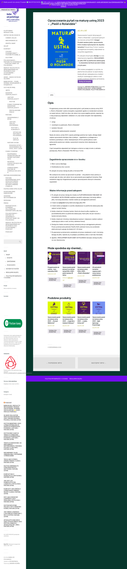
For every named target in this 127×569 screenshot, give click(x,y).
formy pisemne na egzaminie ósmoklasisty (14, 106)
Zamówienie (11, 261)
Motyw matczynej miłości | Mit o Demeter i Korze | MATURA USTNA (12, 506)
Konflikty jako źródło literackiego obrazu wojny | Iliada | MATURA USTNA (12, 491)
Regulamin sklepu (12, 272)
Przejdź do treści (8, 10)
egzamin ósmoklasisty (11, 93)
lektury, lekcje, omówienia (13, 123)
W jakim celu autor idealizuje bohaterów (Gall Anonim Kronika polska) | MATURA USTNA (12, 417)
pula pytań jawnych (98, 89)
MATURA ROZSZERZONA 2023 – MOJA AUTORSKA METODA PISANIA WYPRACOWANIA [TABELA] (13, 182)
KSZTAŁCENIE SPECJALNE (13, 189)
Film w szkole (16, 139)
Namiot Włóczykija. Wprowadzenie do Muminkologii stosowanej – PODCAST (12, 71)
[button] (72, 32)
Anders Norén (15, 563)
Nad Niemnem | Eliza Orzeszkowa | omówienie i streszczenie (13, 454)
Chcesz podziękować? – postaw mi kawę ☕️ (13, 53)
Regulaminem (99, 58)
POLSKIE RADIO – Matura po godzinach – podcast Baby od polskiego (12, 62)
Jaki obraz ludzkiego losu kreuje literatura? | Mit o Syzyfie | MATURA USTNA (13, 514)
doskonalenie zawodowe (9, 192)
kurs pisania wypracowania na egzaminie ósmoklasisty (76, 2)
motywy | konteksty (15, 128)
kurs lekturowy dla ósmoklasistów (110, 2)
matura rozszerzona (12, 175)
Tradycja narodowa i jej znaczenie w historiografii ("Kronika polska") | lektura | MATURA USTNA (13, 446)
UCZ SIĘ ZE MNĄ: (10, 87)
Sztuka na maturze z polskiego (17, 133)
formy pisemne (11, 151)
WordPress (14, 561)
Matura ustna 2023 (91, 86)
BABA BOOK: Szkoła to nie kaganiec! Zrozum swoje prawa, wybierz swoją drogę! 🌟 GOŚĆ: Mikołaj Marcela (12, 408)
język (8, 90)
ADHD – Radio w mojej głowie (12, 78)
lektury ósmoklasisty (13, 98)
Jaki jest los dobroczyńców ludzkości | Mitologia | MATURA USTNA (12, 483)
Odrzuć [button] (63, 6)
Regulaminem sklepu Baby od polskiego (72, 237)
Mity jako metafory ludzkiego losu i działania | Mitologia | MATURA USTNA (12, 499)
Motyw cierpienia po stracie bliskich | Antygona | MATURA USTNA (11, 468)
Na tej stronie (64, 197)
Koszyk (9, 258)
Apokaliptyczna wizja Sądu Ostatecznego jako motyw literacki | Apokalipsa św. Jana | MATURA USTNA (13, 523)
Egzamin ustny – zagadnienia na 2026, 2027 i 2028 (15, 146)
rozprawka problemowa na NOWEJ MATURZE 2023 (13, 156)
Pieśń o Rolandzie (84, 89)
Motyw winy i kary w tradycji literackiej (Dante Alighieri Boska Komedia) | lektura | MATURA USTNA (12, 436)
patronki (7, 200)
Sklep (6, 46)
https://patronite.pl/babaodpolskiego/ (18, 373)
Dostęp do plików (12, 269)
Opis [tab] (51, 95)
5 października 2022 (54, 347)
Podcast (9, 232)
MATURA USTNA (13, 142)
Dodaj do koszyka (85, 81)
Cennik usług (11, 38)
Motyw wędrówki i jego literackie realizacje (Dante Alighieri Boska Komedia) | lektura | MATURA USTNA (12, 426)
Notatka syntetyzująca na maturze (14, 163)
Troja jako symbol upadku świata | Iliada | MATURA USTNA (12, 460)
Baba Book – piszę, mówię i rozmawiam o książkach (12, 83)
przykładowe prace (14, 111)
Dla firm (9, 57)
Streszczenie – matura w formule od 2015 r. (14, 170)
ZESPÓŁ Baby (11, 43)
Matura (9, 114)
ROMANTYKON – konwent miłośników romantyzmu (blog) (14, 208)
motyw (12, 101)
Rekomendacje (11, 40)
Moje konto (11, 265)
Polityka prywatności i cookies (56, 379)
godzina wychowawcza (10, 196)
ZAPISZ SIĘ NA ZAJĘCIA (12, 35)
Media (6, 203)
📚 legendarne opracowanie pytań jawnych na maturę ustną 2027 (83, 2)
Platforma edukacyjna (8, 31)
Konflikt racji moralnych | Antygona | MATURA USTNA (13, 475)
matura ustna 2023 (84, 88)
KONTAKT (7, 49)
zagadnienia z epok (13, 118)
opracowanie (96, 88)
